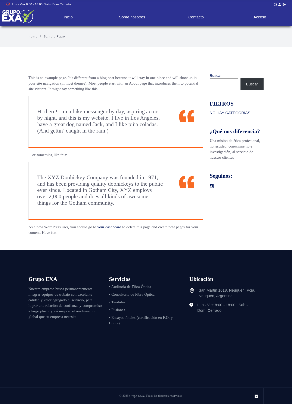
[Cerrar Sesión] (284, 4)
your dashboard (109, 227)
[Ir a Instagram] (275, 4)
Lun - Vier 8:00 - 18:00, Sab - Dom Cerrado (41, 4)
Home (33, 36)
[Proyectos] (279, 4)
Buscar (216, 75)
